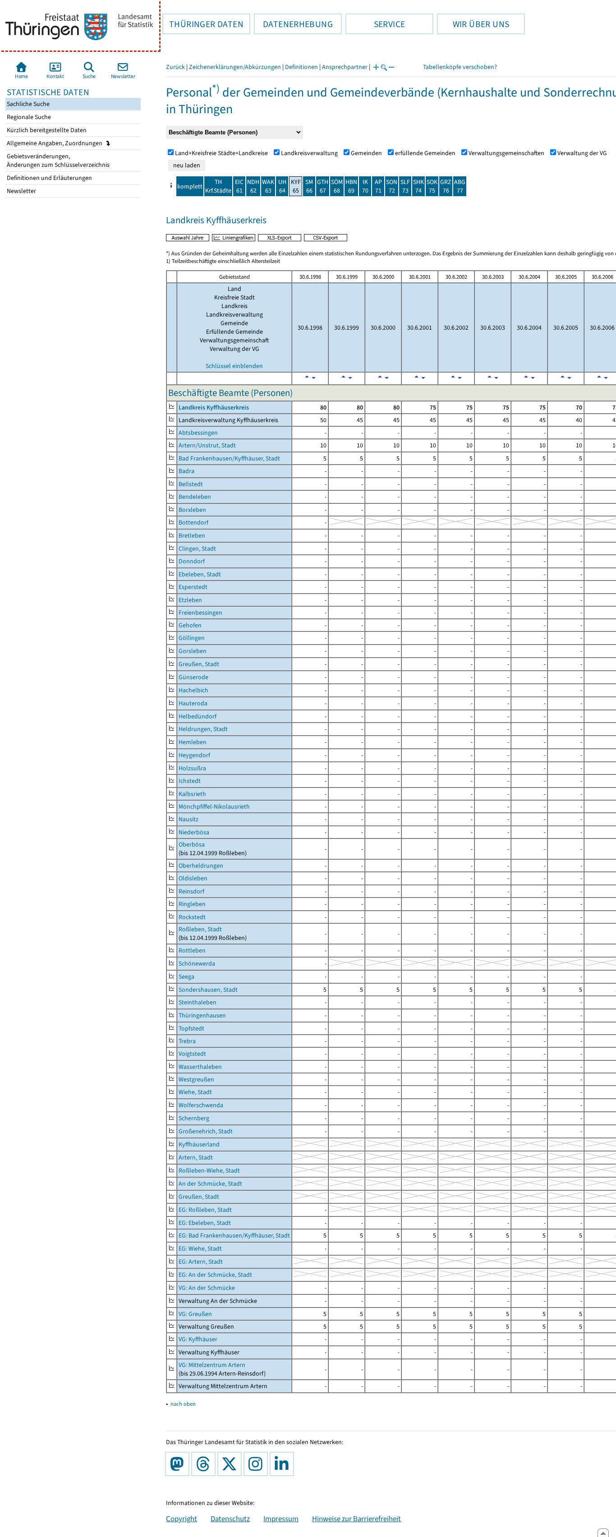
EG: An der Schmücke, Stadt (215, 1274)
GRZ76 (445, 186)
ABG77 (459, 186)
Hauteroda (193, 703)
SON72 (391, 186)
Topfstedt (191, 1028)
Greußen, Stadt (199, 664)
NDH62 (253, 186)
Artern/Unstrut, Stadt (207, 445)
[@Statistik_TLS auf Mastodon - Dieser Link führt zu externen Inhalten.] (179, 1464)
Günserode (193, 677)
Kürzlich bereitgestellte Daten (46, 130)
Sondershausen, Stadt (208, 989)
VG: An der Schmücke (207, 1288)
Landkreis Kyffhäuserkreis (214, 407)
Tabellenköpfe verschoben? (460, 67)
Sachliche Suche (27, 104)
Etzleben (190, 600)
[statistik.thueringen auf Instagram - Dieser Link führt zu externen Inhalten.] (257, 1464)
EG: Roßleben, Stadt (205, 1210)
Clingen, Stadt (197, 548)
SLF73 (405, 186)
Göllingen (192, 638)
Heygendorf (194, 755)
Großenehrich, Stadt (206, 1131)
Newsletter (20, 191)
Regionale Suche (28, 117)
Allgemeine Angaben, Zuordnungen (55, 143)
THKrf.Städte (218, 186)
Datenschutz (230, 1518)
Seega (186, 976)
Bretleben (192, 535)
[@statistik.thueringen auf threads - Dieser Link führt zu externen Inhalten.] (205, 1464)
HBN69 (351, 186)
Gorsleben (193, 651)
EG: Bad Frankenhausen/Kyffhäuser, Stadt (234, 1235)
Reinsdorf (191, 891)
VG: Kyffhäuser (198, 1339)
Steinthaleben (197, 1002)
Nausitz (188, 819)
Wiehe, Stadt (195, 1092)
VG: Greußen (195, 1314)
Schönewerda (197, 963)
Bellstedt (191, 484)
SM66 (309, 186)
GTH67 (322, 186)
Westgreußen (196, 1079)
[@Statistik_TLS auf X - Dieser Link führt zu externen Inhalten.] (231, 1464)
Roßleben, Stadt (200, 929)
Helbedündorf (197, 716)
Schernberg (194, 1118)
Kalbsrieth (192, 794)
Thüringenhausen (202, 1015)
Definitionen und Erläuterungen (48, 178)
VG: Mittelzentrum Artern (212, 1365)
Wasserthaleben (200, 1067)
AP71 (378, 186)
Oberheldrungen (201, 865)
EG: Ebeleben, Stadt (205, 1223)
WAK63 (268, 186)
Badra (186, 471)
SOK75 (432, 186)
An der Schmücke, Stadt (210, 1183)
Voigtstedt (192, 1053)
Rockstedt (192, 917)
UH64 (282, 186)
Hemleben (193, 742)
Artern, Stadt (196, 1157)
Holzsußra (192, 768)
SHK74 (418, 186)
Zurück (175, 67)
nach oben (183, 1404)
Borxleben (192, 510)
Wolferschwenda (201, 1105)
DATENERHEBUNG (293, 24)
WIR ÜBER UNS (473, 24)
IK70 (365, 186)
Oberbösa (192, 844)
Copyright (181, 1518)
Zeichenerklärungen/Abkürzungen (235, 67)
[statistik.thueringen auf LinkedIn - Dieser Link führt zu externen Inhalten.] (284, 1464)
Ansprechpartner (345, 67)
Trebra (187, 1041)
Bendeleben (195, 496)
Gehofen (190, 625)
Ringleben (192, 904)
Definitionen (301, 67)
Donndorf (192, 561)
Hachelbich (193, 690)
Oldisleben (193, 878)
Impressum (281, 1518)
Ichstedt (190, 781)
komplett (189, 186)
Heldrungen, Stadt (203, 729)
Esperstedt (193, 587)
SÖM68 (337, 186)
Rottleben (192, 950)
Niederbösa (194, 832)
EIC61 (239, 186)
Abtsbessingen (198, 432)
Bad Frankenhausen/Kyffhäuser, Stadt (229, 458)
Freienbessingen (200, 612)
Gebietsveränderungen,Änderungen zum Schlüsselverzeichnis (57, 160)
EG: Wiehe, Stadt (200, 1248)
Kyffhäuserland (199, 1144)
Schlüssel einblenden (234, 366)
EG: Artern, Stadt (201, 1261)
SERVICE (375, 24)
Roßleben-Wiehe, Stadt (209, 1170)
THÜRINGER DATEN (203, 24)
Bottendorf (193, 522)
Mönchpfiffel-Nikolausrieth (214, 806)
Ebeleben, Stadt (200, 574)
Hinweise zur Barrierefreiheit (356, 1518)
